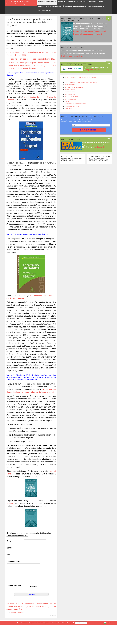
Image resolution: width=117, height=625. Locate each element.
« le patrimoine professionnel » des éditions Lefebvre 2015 (31, 59)
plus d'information (81, 622)
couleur (10, 503)
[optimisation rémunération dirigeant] (31, 140)
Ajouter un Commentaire (17, 612)
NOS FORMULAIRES (70, 99)
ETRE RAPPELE (69, 80)
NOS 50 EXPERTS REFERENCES (74, 87)
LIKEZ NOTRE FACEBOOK (72, 106)
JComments (53, 615)
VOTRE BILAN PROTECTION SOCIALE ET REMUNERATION (81, 82)
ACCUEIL (67, 101)
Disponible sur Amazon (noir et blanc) (89, 31)
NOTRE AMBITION (70, 92)
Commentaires (13, 561)
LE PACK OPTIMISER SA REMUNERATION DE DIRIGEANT (80, 77)
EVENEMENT (68, 108)
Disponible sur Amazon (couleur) (87, 34)
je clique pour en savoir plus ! (73, 56)
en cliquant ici (99, 147)
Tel (8, 555)
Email (9, 548)
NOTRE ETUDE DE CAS (71, 96)
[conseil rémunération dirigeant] (31, 274)
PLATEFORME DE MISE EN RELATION (75, 104)
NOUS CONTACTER (70, 84)
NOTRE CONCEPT (70, 89)
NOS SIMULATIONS (70, 94)
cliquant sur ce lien (96, 145)
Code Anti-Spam (14, 585)
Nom (9, 541)
